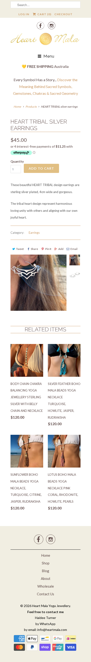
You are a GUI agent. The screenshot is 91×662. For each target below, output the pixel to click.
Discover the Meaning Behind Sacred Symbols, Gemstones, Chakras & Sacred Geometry (45, 86)
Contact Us (45, 594)
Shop (45, 563)
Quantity (17, 161)
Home (45, 555)
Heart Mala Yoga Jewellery (51, 606)
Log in (23, 14)
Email (73, 249)
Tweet (20, 249)
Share (34, 249)
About (45, 578)
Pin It (48, 249)
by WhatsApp (45, 624)
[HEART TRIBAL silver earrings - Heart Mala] (38, 283)
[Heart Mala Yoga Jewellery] (45, 40)
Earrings (34, 232)
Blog (45, 571)
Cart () (44, 14)
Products (31, 106)
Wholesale (45, 586)
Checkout (63, 14)
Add (60, 249)
